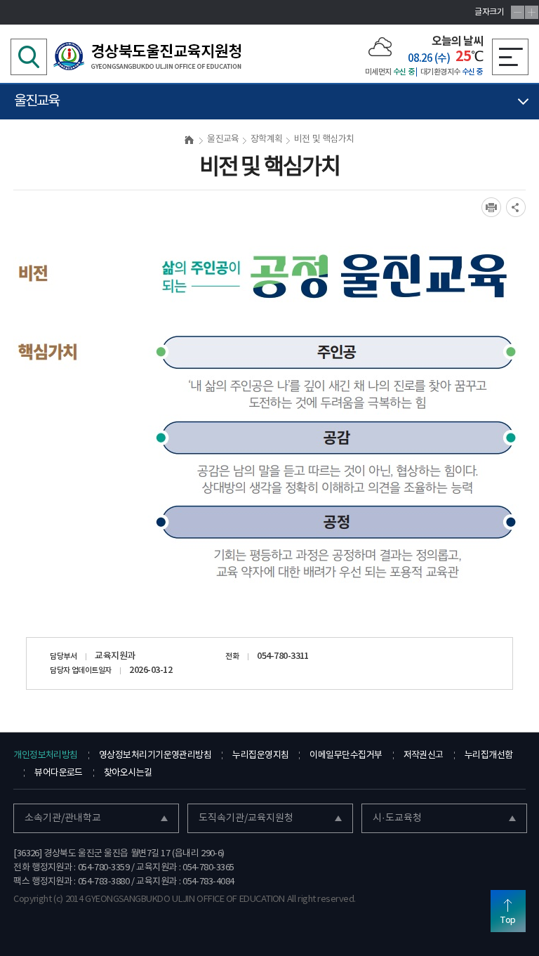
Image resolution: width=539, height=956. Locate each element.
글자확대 (531, 12)
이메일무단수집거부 (346, 755)
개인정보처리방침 (45, 755)
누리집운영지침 (260, 755)
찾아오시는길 (128, 773)
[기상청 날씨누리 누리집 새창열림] (380, 46)
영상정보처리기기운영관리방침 (155, 755)
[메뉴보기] (510, 57)
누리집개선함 (489, 755)
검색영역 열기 (29, 57)
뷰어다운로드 (58, 773)
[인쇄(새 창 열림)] (491, 207)
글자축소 (517, 12)
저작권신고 (424, 755)
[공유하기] (516, 207)
